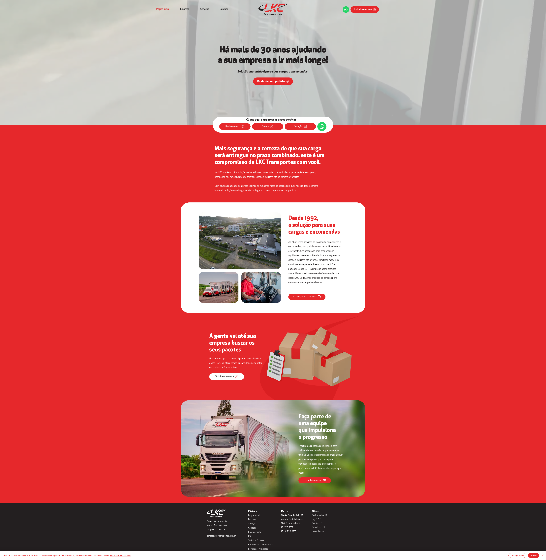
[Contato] (346, 9)
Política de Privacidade (258, 549)
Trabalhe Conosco (256, 541)
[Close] (542, 555)
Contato (252, 528)
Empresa (252, 519)
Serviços (252, 524)
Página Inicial (254, 515)
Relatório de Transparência (259, 545)
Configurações (517, 555)
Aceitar (534, 555)
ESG (250, 536)
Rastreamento (254, 532)
